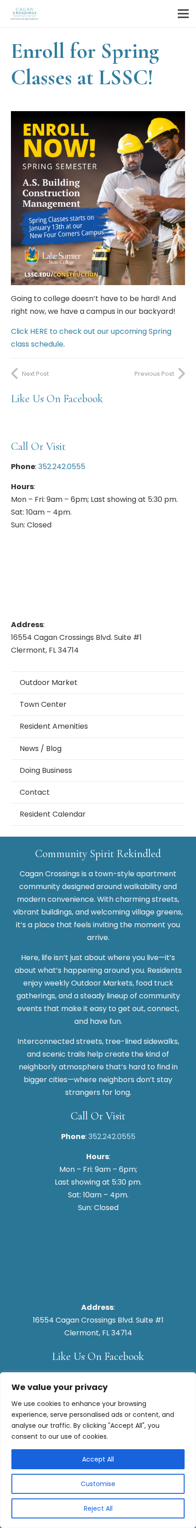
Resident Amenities (54, 726)
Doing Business (46, 770)
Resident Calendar (53, 814)
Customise (98, 1483)
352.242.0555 (61, 466)
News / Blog (41, 748)
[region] (98, 1450)
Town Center (43, 704)
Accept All (98, 1459)
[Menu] (183, 13)
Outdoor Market (48, 682)
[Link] (24, 13)
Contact (35, 792)
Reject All (98, 1508)
